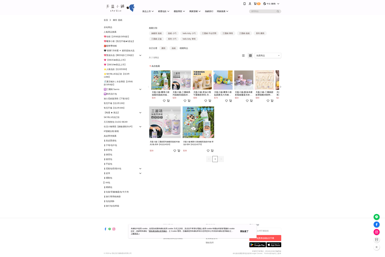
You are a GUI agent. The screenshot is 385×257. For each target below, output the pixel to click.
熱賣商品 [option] (260, 55)
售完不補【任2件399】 (114, 108)
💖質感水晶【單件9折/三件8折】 (119, 55)
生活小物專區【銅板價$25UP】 (118, 126)
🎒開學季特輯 (110, 46)
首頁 (106, 20)
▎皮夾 (107, 173)
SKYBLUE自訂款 (112, 117)
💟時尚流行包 (110, 94)
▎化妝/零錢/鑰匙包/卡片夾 (116, 192)
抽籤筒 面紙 (156, 33)
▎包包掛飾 (109, 201)
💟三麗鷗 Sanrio (111, 89)
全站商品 (108, 27)
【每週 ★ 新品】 (112, 112)
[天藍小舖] (120, 8)
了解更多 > (135, 234)
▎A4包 (107, 182)
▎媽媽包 (108, 187)
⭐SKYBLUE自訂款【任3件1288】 (117, 75)
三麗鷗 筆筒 (228, 33)
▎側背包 (108, 154)
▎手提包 (108, 164)
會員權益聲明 (211, 238)
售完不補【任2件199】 (114, 103)
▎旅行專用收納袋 (112, 196)
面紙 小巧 (172, 33)
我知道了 (244, 231)
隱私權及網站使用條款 (173, 238)
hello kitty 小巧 (189, 33)
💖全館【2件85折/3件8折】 (117, 36)
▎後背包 (108, 159)
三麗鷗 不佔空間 (209, 33)
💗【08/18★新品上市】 (115, 64)
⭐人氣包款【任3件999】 (116, 69)
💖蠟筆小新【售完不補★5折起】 (119, 41)
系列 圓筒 (260, 33)
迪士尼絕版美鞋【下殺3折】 (117, 98)
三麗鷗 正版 (156, 39)
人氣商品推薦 (110, 32)
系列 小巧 (172, 39)
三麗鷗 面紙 (244, 33)
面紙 (120, 20)
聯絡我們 (210, 243)
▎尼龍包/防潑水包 (112, 168)
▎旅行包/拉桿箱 (111, 206)
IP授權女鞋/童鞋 (111, 131)
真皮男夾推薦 (110, 136)
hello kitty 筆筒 (189, 39)
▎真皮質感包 (110, 140)
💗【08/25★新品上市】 (115, 60)
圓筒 (115, 20)
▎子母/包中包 (110, 145)
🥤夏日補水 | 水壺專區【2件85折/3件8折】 (118, 83)
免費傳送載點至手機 (265, 238)
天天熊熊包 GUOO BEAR (116, 122)
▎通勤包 (108, 178)
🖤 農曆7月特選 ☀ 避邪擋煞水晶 (119, 50)
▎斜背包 (108, 150)
